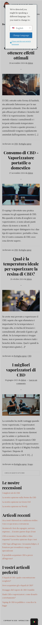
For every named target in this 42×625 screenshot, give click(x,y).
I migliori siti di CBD (11, 493)
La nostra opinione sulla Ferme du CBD (19, 497)
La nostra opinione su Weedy (14, 506)
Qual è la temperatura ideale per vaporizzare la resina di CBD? (21, 266)
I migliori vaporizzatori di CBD (21, 369)
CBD (16, 144)
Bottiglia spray (25, 144)
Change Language (21, 35)
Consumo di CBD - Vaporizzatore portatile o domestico (21, 160)
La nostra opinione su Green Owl (16, 502)
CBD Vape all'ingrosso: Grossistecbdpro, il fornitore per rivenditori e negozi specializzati (20, 547)
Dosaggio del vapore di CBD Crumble (18, 590)
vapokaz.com (23, 621)
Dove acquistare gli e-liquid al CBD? (17, 585)
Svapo (30, 464)
